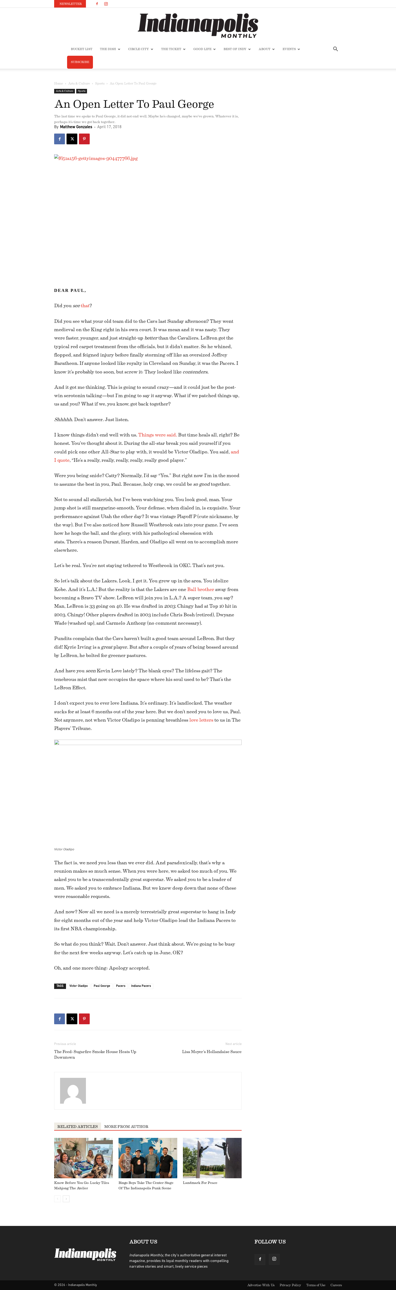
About (264, 49)
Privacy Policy (290, 1285)
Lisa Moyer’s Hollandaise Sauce (212, 1052)
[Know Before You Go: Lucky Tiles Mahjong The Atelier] (83, 1158)
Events (289, 49)
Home (58, 83)
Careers (336, 1285)
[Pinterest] (84, 139)
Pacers (120, 986)
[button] (335, 49)
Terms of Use (315, 1285)
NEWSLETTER (71, 3)
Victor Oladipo (79, 986)
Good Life (202, 49)
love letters (201, 720)
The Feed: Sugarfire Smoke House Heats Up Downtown (95, 1055)
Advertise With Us (261, 1285)
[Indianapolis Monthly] (198, 25)
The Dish (108, 49)
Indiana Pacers (141, 986)
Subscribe (80, 62)
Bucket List (81, 49)
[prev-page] (57, 1198)
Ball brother (200, 589)
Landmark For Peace (200, 1182)
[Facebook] (97, 4)
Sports (100, 83)
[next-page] (66, 1198)
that (85, 305)
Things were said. (157, 434)
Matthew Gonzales (76, 127)
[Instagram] (106, 4)
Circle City (138, 49)
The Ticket (171, 49)
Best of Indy (235, 49)
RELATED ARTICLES (77, 1127)
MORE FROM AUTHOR (126, 1127)
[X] (72, 139)
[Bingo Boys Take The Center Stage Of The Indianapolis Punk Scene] (148, 1158)
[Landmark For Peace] (212, 1158)
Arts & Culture (79, 83)
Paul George (102, 986)
